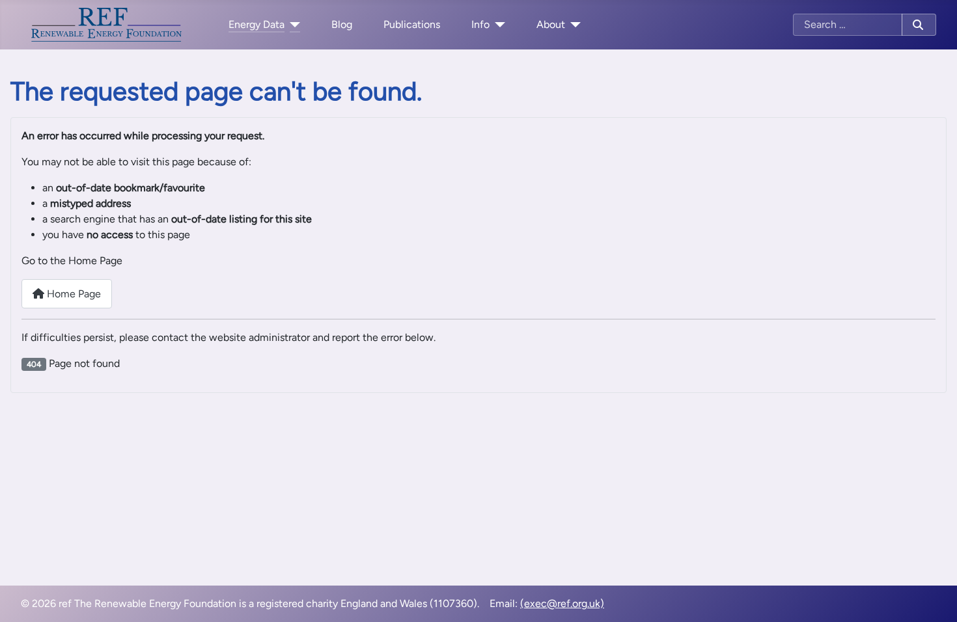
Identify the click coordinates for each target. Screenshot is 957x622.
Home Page (72, 294)
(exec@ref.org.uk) (562, 603)
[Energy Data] (292, 25)
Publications (411, 24)
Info (480, 24)
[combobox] (847, 25)
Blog (341, 24)
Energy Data (256, 24)
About (550, 24)
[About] (573, 25)
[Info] (497, 25)
